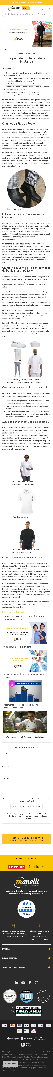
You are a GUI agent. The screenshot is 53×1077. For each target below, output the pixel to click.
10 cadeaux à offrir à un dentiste (18, 647)
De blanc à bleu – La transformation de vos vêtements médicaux (23, 617)
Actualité (21, 53)
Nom (4, 753)
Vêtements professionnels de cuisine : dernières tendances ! (21, 706)
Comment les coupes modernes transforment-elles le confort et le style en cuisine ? (28, 80)
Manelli (4, 49)
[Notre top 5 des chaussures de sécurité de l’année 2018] (25, 691)
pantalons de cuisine (22, 441)
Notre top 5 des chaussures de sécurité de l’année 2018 (23, 675)
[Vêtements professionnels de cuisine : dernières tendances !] (25, 722)
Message (7, 778)
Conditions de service (29, 816)
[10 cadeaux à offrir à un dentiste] (25, 661)
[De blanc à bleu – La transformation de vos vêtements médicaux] (25, 633)
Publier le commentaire (26, 806)
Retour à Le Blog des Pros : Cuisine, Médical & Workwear (27, 839)
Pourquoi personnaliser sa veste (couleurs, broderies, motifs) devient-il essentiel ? (24, 93)
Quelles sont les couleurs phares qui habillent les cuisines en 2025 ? (26, 74)
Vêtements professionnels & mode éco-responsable (28, 87)
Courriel (7, 766)
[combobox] (26, 14)
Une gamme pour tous (15, 89)
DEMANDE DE (26, 8)
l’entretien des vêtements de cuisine (17, 313)
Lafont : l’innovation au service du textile (23, 84)
